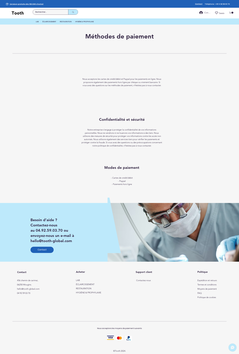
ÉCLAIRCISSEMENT (85, 284)
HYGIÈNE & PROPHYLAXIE (88, 292)
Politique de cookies (206, 297)
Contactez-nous (143, 280)
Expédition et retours (207, 280)
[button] (231, 13)
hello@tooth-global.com (51, 241)
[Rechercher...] (73, 12)
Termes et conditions (206, 284)
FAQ (199, 293)
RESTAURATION (83, 288)
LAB (78, 280)
